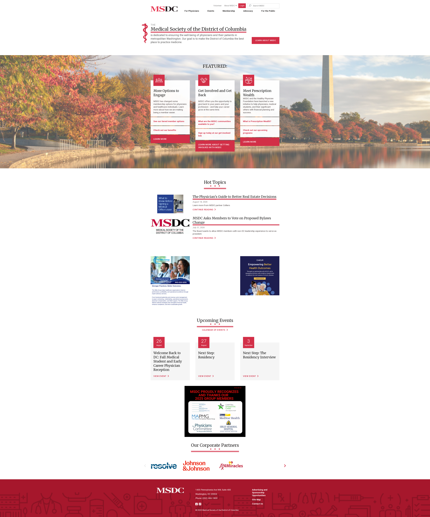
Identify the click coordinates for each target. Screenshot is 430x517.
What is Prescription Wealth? (257, 121)
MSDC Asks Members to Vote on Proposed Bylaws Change (232, 220)
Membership (229, 11)
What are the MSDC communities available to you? (214, 122)
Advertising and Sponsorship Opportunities (259, 492)
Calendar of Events (214, 330)
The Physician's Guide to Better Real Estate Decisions (234, 197)
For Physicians (192, 11)
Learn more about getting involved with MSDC (213, 146)
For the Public (268, 11)
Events (210, 11)
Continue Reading (203, 209)
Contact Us (257, 503)
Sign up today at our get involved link (214, 134)
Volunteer (217, 5)
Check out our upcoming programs (255, 131)
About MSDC (229, 5)
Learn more (160, 139)
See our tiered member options (168, 121)
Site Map (256, 499)
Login (242, 5)
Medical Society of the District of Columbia (198, 29)
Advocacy (248, 11)
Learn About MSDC (265, 40)
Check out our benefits (164, 130)
